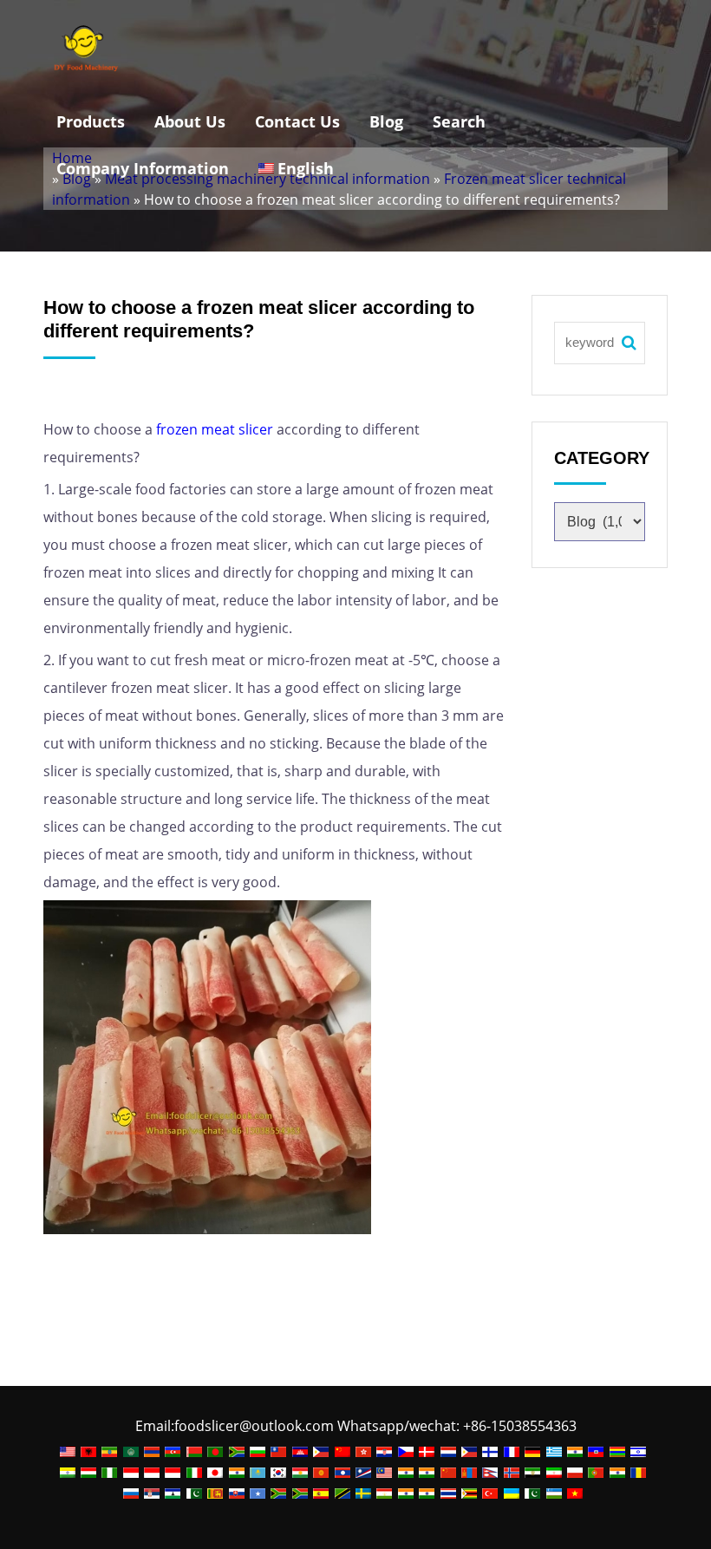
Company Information (142, 168)
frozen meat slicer (214, 429)
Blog (386, 121)
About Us (189, 121)
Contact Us (297, 121)
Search (459, 121)
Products (90, 121)
